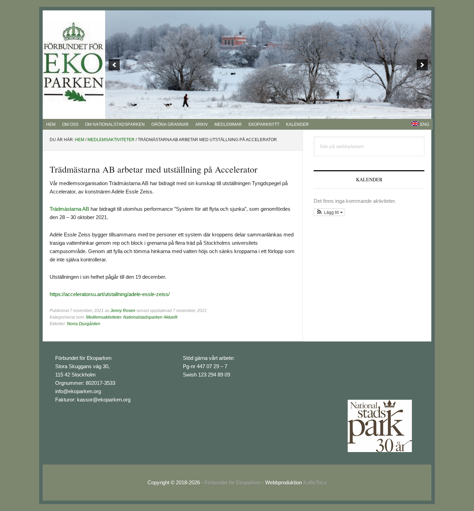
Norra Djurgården (83, 323)
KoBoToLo (315, 482)
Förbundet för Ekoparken (232, 482)
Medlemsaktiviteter (103, 317)
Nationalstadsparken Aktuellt (150, 317)
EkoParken (74, 62)
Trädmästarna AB (69, 209)
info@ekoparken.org (78, 391)
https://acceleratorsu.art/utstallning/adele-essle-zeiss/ (110, 294)
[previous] (114, 64)
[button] (329, 212)
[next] (422, 64)
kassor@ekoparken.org (103, 399)
